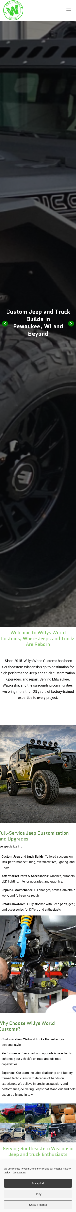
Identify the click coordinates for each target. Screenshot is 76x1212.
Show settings (38, 1204)
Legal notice (19, 1172)
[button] (69, 10)
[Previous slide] (5, 324)
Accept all (38, 1183)
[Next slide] (71, 324)
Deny (38, 1194)
